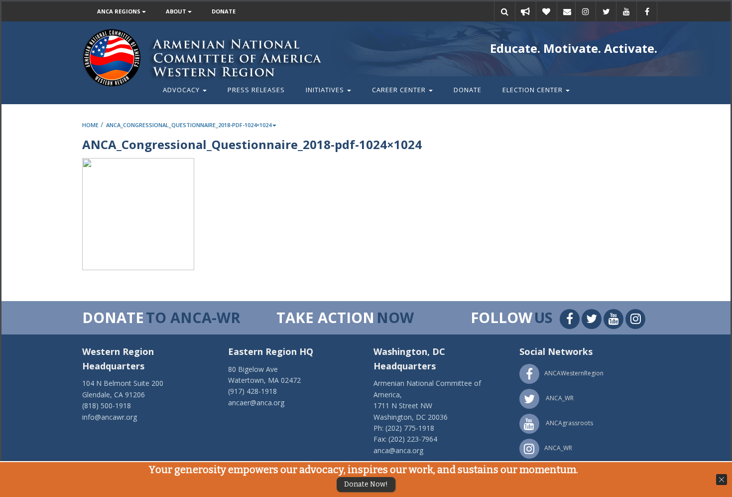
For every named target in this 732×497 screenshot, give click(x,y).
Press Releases (256, 89)
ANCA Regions (119, 11)
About (177, 11)
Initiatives (326, 89)
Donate (224, 11)
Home (90, 125)
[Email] (567, 11)
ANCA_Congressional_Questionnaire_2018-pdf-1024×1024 (188, 125)
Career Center (400, 89)
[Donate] (546, 11)
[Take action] (525, 11)
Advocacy (182, 89)
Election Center (533, 89)
